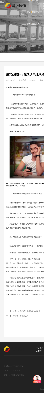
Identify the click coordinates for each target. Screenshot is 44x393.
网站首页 (39, 348)
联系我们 (39, 351)
